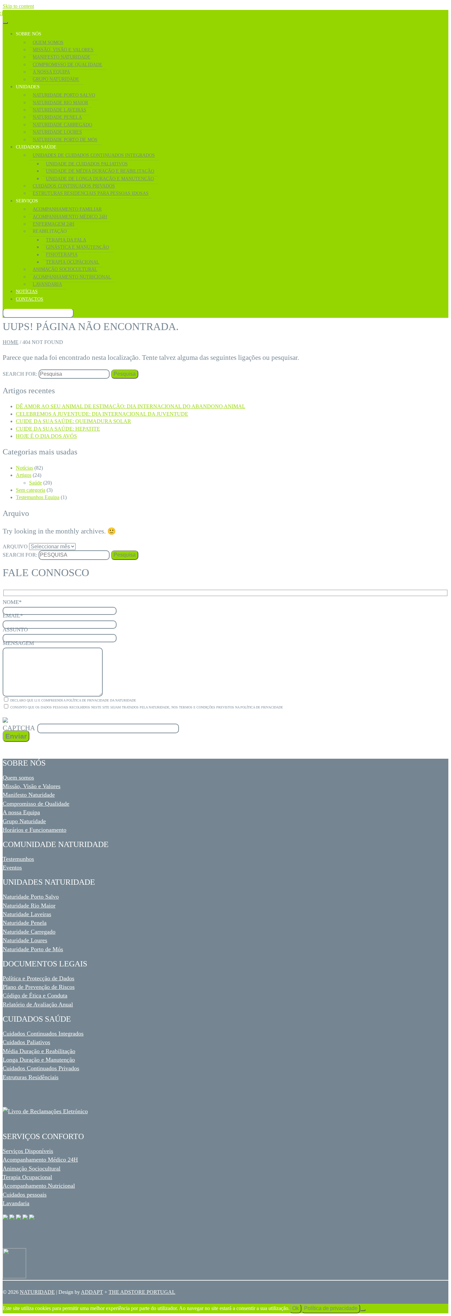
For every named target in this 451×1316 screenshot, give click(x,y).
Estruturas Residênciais (30, 1077)
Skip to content (18, 6)
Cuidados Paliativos (26, 1042)
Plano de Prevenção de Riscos (39, 987)
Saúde (35, 483)
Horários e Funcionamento (34, 830)
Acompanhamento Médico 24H (40, 1159)
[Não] (362, 1310)
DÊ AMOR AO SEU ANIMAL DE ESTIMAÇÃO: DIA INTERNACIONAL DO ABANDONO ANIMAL (130, 406)
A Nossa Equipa (51, 71)
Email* (13, 616)
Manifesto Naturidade (61, 57)
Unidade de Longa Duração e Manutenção (100, 178)
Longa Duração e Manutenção (39, 1059)
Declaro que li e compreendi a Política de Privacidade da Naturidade (72, 700)
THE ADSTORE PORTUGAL (142, 1292)
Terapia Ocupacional (72, 262)
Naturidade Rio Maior (60, 102)
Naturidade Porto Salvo (64, 95)
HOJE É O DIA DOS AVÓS (46, 436)
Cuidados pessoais (25, 1194)
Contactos (29, 299)
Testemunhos (18, 859)
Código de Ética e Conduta (35, 995)
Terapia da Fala (66, 239)
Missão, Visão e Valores (63, 49)
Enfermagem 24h (53, 224)
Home (10, 342)
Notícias (27, 291)
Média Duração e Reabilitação (39, 1051)
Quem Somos (48, 42)
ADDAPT (92, 1292)
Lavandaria (47, 284)
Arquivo (15, 546)
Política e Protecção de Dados (38, 978)
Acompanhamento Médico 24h (70, 216)
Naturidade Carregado (62, 124)
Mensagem (18, 643)
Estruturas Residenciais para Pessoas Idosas (91, 193)
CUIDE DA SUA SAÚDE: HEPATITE (58, 429)
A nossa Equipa (21, 812)
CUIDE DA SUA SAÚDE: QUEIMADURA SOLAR (73, 421)
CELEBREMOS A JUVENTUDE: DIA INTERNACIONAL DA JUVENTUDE (102, 414)
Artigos (23, 475)
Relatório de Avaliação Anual (38, 1004)
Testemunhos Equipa (37, 497)
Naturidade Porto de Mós (65, 139)
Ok (295, 1308)
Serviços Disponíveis (28, 1151)
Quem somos (18, 777)
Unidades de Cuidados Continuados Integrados (94, 155)
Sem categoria (30, 490)
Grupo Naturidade (56, 79)
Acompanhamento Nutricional (72, 276)
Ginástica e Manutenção (77, 247)
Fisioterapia (62, 254)
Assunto (15, 629)
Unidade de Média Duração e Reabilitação (100, 171)
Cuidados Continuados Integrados (43, 1033)
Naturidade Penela (57, 117)
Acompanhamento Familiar (67, 209)
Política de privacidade (331, 1308)
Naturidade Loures (57, 132)
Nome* (12, 602)
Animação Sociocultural (65, 269)
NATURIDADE (37, 1292)
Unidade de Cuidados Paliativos (87, 163)
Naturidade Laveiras (59, 109)
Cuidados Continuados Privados (74, 186)
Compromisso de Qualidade (67, 64)
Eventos (12, 867)
